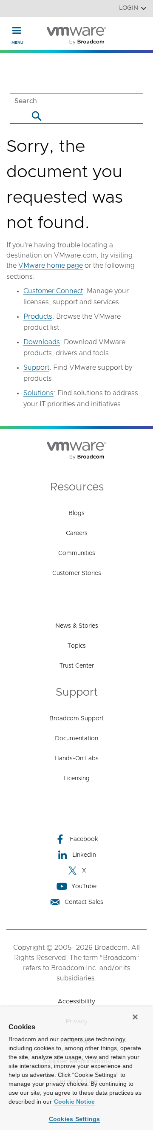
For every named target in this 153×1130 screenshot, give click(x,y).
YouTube (83, 886)
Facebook (84, 839)
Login (128, 8)
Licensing (77, 779)
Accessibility (76, 1001)
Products (37, 316)
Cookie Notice (74, 1101)
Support (36, 367)
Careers (77, 533)
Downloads (41, 342)
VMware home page (50, 265)
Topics (77, 646)
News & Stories (76, 626)
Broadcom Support (76, 719)
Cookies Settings (74, 1119)
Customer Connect (53, 291)
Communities (76, 553)
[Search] (36, 115)
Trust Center (77, 666)
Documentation (76, 739)
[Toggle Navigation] (16, 30)
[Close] (135, 1017)
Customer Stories (76, 573)
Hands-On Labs (76, 759)
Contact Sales (84, 902)
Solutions (38, 393)
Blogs (76, 513)
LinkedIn (84, 855)
